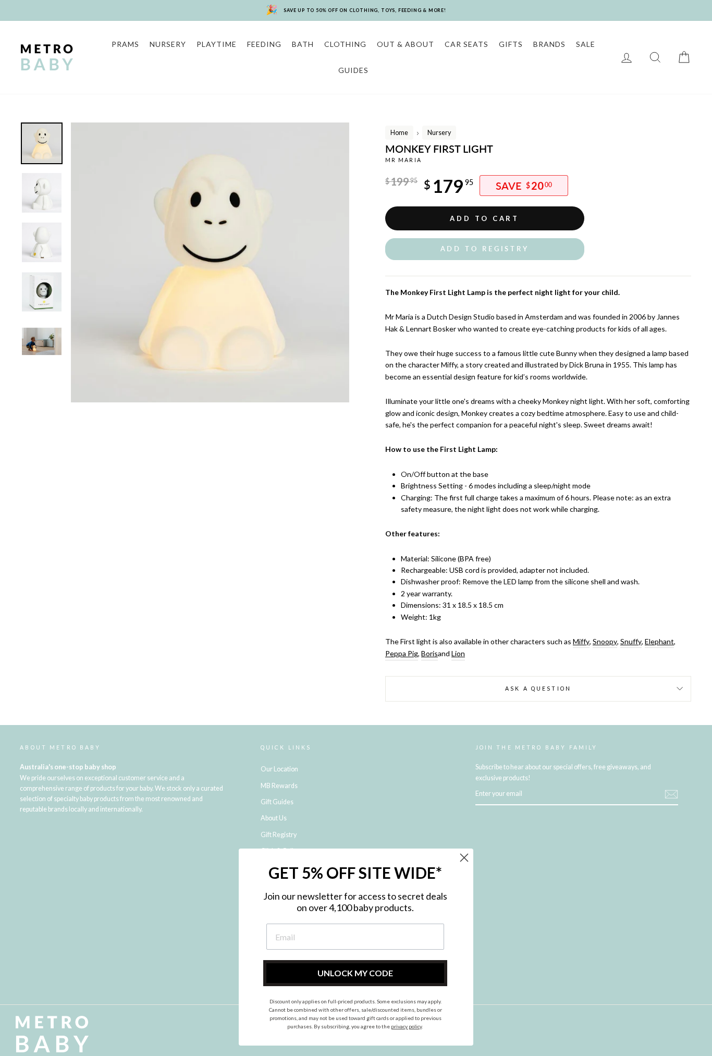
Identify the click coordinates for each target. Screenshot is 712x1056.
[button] (484, 249)
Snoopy (605, 641)
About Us (274, 818)
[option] (210, 262)
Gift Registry (279, 835)
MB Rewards (279, 786)
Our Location (279, 769)
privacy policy (406, 1026)
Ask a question (538, 688)
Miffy (581, 641)
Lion (458, 653)
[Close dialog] (464, 858)
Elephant (659, 641)
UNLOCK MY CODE (355, 973)
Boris (429, 653)
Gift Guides (277, 802)
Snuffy (631, 641)
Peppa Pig (401, 653)
